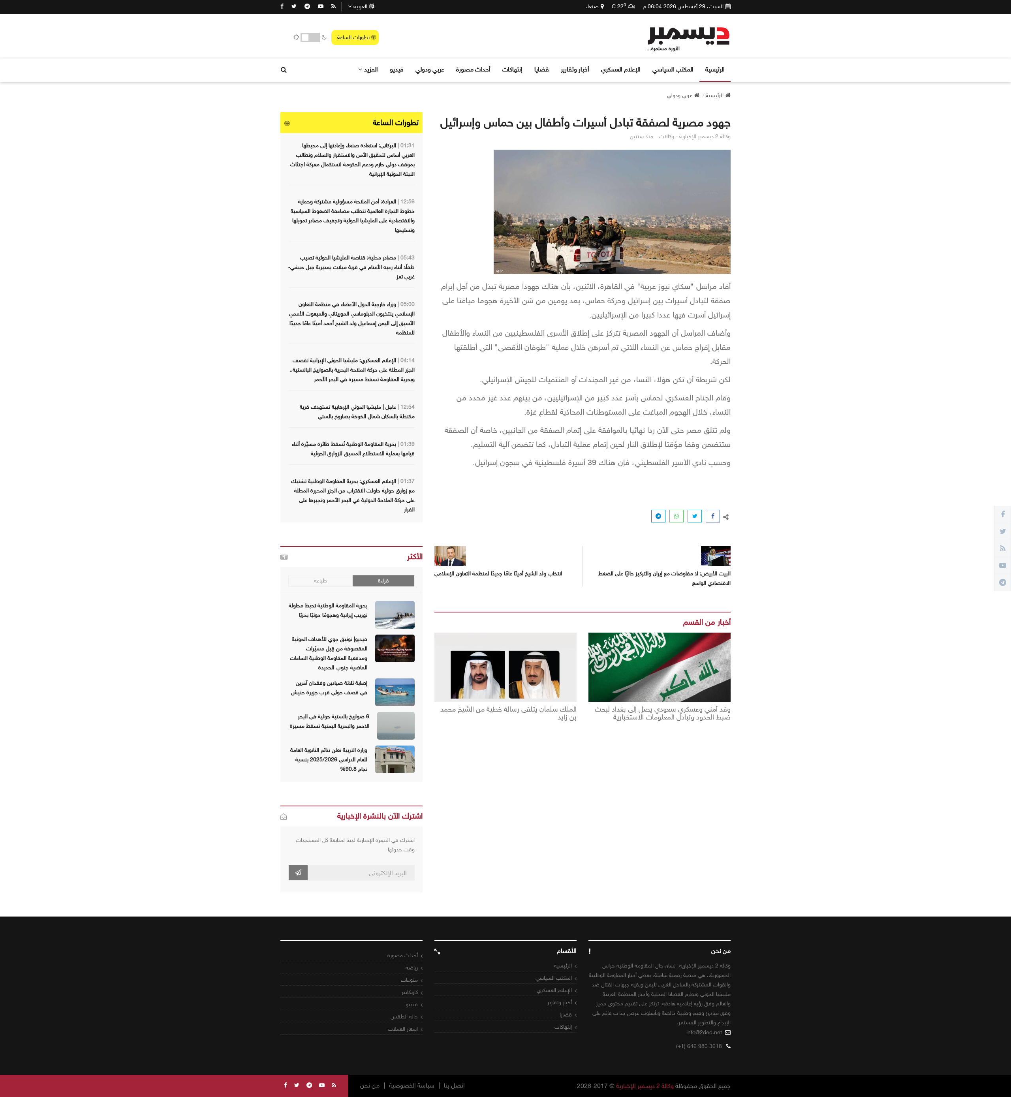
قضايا (541, 69)
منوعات (409, 980)
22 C (619, 6)
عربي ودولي (429, 69)
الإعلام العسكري (621, 69)
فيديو (397, 69)
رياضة (412, 967)
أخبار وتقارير (575, 69)
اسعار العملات (403, 1029)
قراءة (383, 580)
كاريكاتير (410, 992)
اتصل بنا (454, 1085)
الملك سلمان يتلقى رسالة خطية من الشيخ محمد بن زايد (508, 713)
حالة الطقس (404, 1016)
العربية (360, 6)
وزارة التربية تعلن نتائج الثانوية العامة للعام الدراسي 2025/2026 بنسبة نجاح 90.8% (328, 759)
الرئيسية (715, 69)
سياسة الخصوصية (411, 1085)
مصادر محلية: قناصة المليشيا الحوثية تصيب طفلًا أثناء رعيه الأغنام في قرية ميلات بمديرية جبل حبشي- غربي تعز (351, 267)
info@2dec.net (704, 1032)
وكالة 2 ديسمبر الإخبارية (645, 1086)
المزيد (371, 69)
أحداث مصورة (473, 69)
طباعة (320, 580)
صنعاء (592, 6)
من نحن (370, 1085)
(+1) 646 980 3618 (699, 1046)
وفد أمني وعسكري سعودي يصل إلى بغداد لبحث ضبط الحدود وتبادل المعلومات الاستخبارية (663, 713)
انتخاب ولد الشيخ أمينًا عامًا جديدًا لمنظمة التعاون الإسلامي (498, 573)
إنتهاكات (512, 69)
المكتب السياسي (672, 69)
